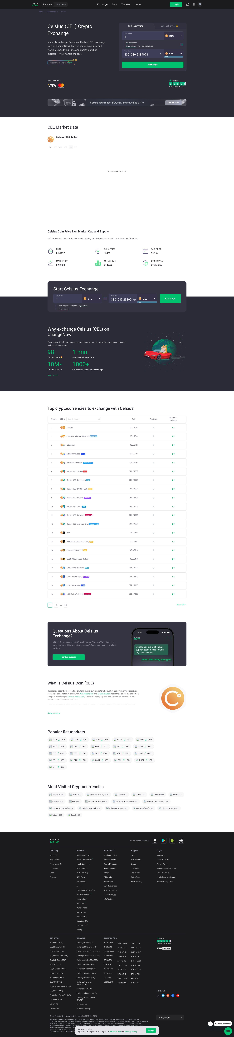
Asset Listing (108, 881)
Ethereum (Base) (76, 454)
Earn (114, 4)
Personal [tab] (47, 4)
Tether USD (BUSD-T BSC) (79, 489)
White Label (108, 877)
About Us (53, 855)
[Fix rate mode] (161, 54)
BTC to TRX (135, 965)
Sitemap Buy (54, 1008)
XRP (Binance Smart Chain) (80, 541)
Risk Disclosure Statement (166, 868)
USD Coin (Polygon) (79, 594)
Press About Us (56, 864)
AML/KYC (160, 855)
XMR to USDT (122, 978)
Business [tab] (61, 4)
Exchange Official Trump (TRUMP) (86, 999)
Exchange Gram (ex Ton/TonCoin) (84, 983)
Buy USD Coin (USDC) (58, 960)
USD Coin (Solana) (78, 576)
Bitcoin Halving (136, 881)
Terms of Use (115, 1031)
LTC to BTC (121, 970)
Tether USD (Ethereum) (78, 480)
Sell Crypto (54, 1004)
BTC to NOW (136, 970)
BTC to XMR (108, 942)
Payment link (81, 925)
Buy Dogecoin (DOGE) (58, 969)
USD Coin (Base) (76, 585)
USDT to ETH (136, 948)
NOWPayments (109, 890)
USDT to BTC (108, 982)
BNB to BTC (121, 956)
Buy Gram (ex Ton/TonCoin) (60, 986)
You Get (127, 51)
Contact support (69, 657)
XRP (68, 533)
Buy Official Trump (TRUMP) (60, 995)
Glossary (134, 864)
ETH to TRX (135, 974)
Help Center (135, 873)
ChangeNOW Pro (83, 855)
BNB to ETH (108, 969)
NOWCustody (109, 895)
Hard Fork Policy (163, 873)
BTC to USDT (108, 947)
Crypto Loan (81, 912)
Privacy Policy (162, 864)
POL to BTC (135, 978)
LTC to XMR (121, 948)
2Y (76, 147)
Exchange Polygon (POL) (86, 978)
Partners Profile (110, 860)
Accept (151, 1030)
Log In (176, 4)
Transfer (125, 4)
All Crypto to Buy (56, 999)
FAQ (132, 855)
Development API (110, 855)
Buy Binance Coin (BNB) (59, 956)
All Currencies (82, 1004)
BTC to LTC (135, 956)
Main (41, 11)
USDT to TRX (122, 943)
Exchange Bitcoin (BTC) (85, 942)
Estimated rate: (131, 46)
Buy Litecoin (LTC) (56, 973)
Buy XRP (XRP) (55, 964)
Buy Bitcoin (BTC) (56, 942)
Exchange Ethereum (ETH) (86, 947)
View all (180, 604)
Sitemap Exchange (84, 1009)
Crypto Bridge (82, 908)
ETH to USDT (136, 961)
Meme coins (81, 899)
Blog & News (54, 860)
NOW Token (81, 877)
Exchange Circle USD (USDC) (87, 960)
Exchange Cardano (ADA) (86, 969)
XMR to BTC (108, 964)
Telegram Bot (82, 917)
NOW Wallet (81, 868)
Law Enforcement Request (167, 877)
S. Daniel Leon (104, 694)
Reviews (53, 877)
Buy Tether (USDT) (57, 951)
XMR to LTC (121, 961)
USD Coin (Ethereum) (77, 568)
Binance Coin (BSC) (77, 550)
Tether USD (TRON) (76, 471)
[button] (173, 36)
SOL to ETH (135, 943)
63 (65, 605)
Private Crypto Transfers (86, 890)
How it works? (53, 375)
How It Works (136, 860)
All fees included (131, 43)
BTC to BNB (121, 974)
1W (55, 147)
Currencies (51, 11)
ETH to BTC (108, 960)
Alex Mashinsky (86, 694)
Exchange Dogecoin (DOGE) (87, 973)
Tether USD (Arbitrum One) (83, 524)
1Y (71, 147)
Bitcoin (70, 427)
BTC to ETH (108, 973)
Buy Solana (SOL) (56, 991)
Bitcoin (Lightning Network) (82, 436)
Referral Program (110, 864)
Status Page (135, 877)
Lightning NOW (82, 921)
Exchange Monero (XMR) (86, 964)
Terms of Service (163, 860)
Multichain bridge (110, 886)
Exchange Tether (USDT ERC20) (88, 951)
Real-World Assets (83, 895)
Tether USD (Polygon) (79, 515)
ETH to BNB (121, 952)
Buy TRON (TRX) (56, 982)
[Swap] (181, 44)
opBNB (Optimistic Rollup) (77, 559)
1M (60, 147)
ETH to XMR (108, 956)
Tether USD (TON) (76, 506)
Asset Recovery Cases (165, 881)
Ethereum (71, 445)
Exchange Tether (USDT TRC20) (88, 956)
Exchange (102, 4)
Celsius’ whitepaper (76, 697)
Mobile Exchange (83, 864)
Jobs (52, 873)
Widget (106, 873)
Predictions (81, 881)
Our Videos (54, 868)
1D (50, 147)
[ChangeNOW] (35, 4)
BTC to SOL (135, 983)
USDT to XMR (109, 951)
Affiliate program (110, 868)
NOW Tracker (81, 873)
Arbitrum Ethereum (79, 463)
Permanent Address (84, 860)
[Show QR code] (181, 841)
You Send (128, 33)
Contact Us (135, 868)
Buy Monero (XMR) (57, 978)
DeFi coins (80, 903)
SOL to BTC (108, 978)
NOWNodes (108, 899)
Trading (79, 930)
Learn (138, 4)
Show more (53, 713)
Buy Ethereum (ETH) (57, 947)
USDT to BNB (136, 952)
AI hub (79, 886)
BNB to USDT (122, 983)
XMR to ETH (122, 965)
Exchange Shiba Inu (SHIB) (87, 993)
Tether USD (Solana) (78, 498)
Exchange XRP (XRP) (84, 989)
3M (65, 147)
